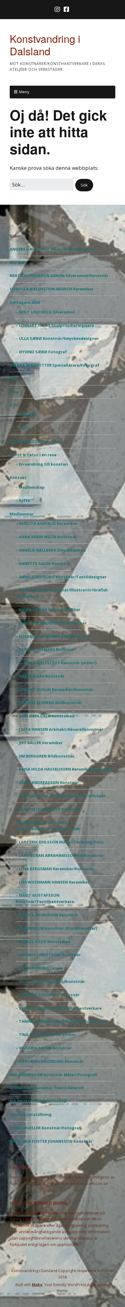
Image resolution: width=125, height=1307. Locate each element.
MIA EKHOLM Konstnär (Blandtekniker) (58, 928)
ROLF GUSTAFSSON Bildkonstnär (52, 981)
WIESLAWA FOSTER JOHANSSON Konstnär (51, 1141)
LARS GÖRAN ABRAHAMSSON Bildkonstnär (61, 855)
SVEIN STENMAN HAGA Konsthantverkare (60, 1008)
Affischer (28, 414)
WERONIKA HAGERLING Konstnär (51, 1061)
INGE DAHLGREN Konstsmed (47, 716)
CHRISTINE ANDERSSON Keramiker (52, 623)
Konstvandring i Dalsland (45, 44)
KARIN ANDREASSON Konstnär (49, 782)
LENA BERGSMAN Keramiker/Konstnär (56, 868)
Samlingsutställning (31, 1114)
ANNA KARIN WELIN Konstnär (47, 536)
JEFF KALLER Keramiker (41, 742)
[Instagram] (58, 9)
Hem (14, 378)
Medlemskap (32, 487)
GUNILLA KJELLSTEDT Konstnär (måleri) (57, 662)
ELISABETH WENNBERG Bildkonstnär (55, 636)
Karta (24, 428)
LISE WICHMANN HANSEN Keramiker (54, 882)
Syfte (24, 500)
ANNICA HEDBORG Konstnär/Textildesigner (62, 577)
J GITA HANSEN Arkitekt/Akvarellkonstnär (61, 729)
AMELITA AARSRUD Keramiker (48, 523)
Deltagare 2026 (25, 302)
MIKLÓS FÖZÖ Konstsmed (44, 941)
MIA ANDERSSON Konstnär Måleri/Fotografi (53, 1074)
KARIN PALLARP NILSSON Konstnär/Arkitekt (62, 796)
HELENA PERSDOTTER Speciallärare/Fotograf (55, 365)
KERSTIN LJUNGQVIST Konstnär (50, 809)
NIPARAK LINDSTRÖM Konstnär (50, 954)
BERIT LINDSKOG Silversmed (47, 312)
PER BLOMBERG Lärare (41, 968)
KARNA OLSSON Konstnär (35, 441)
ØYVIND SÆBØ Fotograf (43, 351)
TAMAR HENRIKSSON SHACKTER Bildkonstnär (64, 1021)
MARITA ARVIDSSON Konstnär (48, 915)
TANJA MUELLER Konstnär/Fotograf (45, 1128)
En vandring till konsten (43, 464)
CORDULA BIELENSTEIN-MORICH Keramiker (52, 289)
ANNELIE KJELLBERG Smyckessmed (52, 550)
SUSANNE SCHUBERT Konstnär (49, 994)
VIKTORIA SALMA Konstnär (45, 1048)
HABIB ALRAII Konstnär (42, 676)
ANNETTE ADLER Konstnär (45, 563)
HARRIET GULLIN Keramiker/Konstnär (56, 689)
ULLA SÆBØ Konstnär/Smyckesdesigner (59, 338)
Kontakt (18, 477)
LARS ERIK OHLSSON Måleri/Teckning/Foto (61, 842)
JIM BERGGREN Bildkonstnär (47, 756)
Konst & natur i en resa (33, 454)
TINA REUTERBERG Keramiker (47, 1034)
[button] (84, 185)
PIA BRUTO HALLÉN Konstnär (38, 1101)
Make (37, 1284)
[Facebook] (66, 9)
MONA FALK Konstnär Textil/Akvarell (47, 1087)
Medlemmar (22, 514)
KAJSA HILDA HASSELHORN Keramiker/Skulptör (65, 769)
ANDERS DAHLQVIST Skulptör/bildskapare (52, 249)
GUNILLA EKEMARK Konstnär (47, 649)
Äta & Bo (18, 262)
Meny (24, 91)
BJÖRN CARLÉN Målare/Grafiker (49, 609)
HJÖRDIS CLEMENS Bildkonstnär (50, 702)
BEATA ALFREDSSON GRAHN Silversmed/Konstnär (59, 275)
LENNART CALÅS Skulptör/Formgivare (56, 325)
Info (14, 405)
